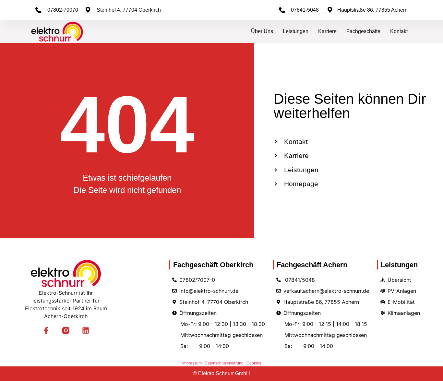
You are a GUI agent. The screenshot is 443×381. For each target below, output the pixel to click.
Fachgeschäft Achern (309, 265)
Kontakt (399, 31)
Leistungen (295, 31)
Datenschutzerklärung (225, 363)
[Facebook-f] (46, 330)
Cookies (253, 363)
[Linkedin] (85, 330)
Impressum (192, 363)
